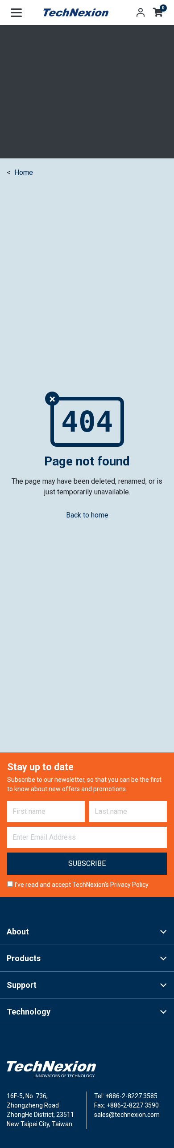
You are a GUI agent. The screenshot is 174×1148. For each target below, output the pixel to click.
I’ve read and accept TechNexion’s (82, 884)
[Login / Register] (140, 12)
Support (22, 985)
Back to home (87, 515)
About (18, 931)
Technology (28, 1011)
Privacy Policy (129, 884)
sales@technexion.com (127, 1114)
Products (24, 958)
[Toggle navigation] (16, 12)
